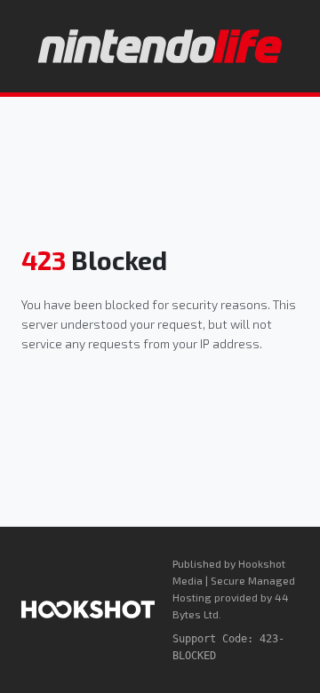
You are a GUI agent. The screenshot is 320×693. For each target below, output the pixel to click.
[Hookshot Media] (88, 609)
